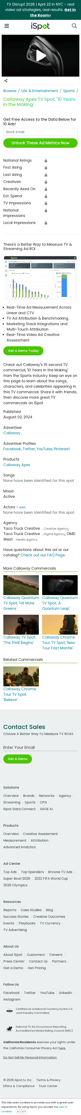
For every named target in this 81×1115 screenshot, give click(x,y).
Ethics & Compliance (18, 1086)
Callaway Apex (16, 464)
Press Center (14, 961)
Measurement (14, 840)
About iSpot (12, 954)
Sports (30, 802)
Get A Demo (17, 759)
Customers (36, 954)
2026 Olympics (15, 885)
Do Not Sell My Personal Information (30, 1057)
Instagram (11, 999)
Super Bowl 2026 (16, 878)
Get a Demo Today (23, 350)
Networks (46, 795)
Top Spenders (32, 872)
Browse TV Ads (60, 872)
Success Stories (16, 916)
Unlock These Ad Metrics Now (41, 143)
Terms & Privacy (48, 1080)
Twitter (29, 448)
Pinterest (62, 448)
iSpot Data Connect (19, 809)
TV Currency (50, 923)
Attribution (39, 840)
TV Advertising (15, 929)
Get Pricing (37, 968)
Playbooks (27, 923)
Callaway (11, 433)
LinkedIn (65, 992)
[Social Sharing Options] (5, 80)
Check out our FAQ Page (43, 555)
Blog (49, 910)
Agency (65, 795)
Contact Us (38, 961)
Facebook (12, 448)
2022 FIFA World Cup (51, 878)
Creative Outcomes (49, 916)
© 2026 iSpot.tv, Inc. (17, 1080)
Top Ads (10, 872)
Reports (9, 910)
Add (22, 507)
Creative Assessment (40, 833)
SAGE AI (46, 809)
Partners (59, 961)
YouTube (44, 448)
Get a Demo (13, 968)
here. (62, 1048)
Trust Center (48, 1086)
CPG (43, 802)
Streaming (11, 802)
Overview (11, 795)
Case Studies (31, 910)
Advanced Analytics (19, 847)
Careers (56, 954)
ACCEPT (21, 1111)
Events (8, 923)
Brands (28, 795)
